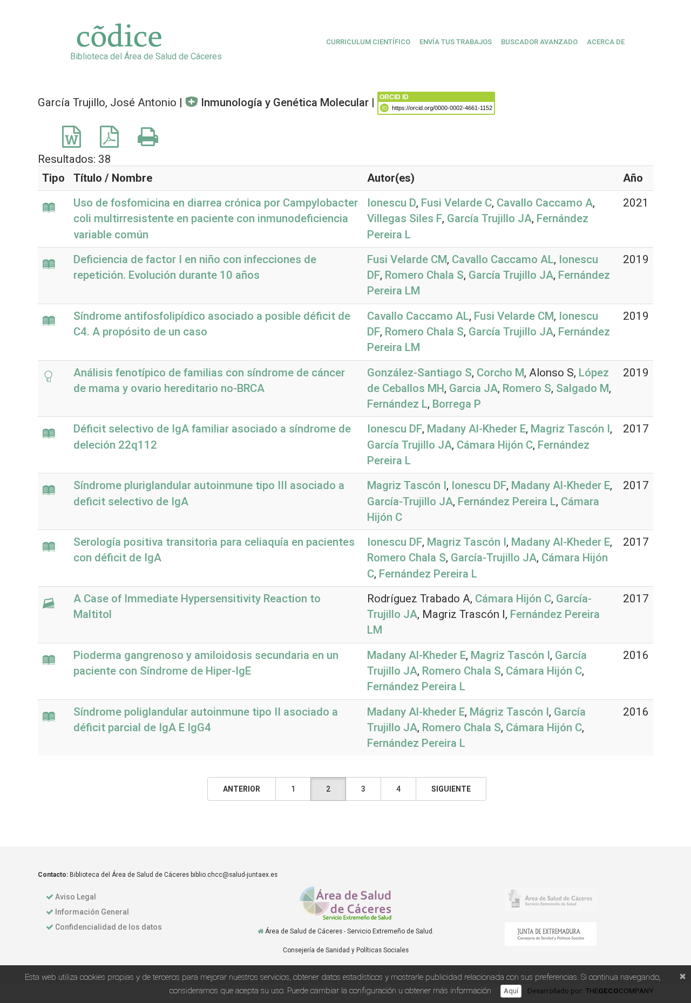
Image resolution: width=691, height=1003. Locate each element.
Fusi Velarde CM (407, 259)
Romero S (527, 388)
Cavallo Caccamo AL (503, 259)
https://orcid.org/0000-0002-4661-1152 (442, 108)
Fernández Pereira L (507, 501)
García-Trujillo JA (410, 501)
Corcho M (500, 372)
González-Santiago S (419, 372)
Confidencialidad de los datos (108, 927)
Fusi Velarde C (456, 202)
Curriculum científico (368, 42)
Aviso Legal (75, 896)
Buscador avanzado (539, 42)
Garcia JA (473, 388)
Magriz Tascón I (570, 428)
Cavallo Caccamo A (545, 202)
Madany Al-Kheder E (476, 428)
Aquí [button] (511, 991)
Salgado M (582, 388)
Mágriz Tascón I (509, 711)
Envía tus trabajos (455, 42)
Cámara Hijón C (495, 444)
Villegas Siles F (404, 218)
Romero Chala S (424, 275)
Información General (92, 912)
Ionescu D (391, 202)
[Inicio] (260, 931)
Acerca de (606, 42)
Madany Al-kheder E (416, 711)
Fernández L (397, 403)
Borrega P (456, 403)
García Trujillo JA (489, 218)
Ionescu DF (394, 428)
